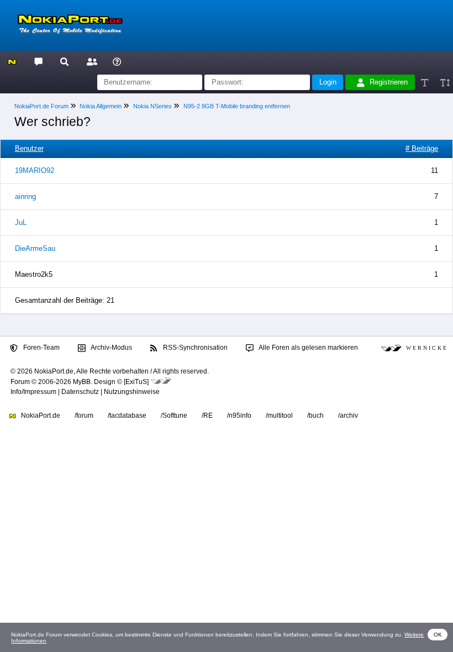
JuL (21, 222)
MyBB (82, 381)
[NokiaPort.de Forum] (38, 61)
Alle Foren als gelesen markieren (307, 347)
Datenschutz (80, 391)
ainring (25, 196)
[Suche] (64, 61)
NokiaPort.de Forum (41, 106)
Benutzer (29, 148)
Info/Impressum (33, 391)
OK (438, 635)
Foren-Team (41, 347)
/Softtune (174, 415)
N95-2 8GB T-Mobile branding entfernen (236, 106)
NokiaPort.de (39, 415)
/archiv (348, 415)
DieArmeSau (35, 248)
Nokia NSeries (152, 106)
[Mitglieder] (90, 61)
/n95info (239, 415)
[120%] (444, 82)
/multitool (279, 415)
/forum (84, 415)
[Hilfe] (117, 61)
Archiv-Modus (110, 347)
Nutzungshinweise (132, 391)
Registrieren (389, 82)
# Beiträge (421, 148)
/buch (315, 415)
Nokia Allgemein (101, 106)
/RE (207, 415)
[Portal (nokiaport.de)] (12, 61)
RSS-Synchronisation (194, 347)
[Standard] (425, 82)
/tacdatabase (127, 415)
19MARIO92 (34, 170)
